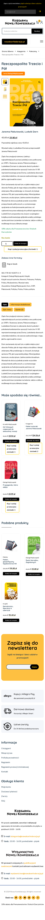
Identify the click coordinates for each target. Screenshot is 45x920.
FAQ (3, 801)
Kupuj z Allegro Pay (24, 694)
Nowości (23, 279)
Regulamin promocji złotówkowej (15, 767)
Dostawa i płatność (9, 791)
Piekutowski (6, 289)
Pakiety (5, 557)
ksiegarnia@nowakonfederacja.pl (25, 836)
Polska (4, 283)
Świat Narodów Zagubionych (32, 560)
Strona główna (7, 51)
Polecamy (33, 51)
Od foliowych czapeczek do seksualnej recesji (10, 429)
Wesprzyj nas (6, 753)
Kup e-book (12, 264)
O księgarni (6, 748)
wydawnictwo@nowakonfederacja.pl (27, 873)
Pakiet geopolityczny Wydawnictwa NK (10, 560)
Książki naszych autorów (10, 279)
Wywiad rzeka (23, 283)
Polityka (38, 279)
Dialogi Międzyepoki (16, 276)
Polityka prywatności (10, 758)
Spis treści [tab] (7, 309)
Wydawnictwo (12, 283)
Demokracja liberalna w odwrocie (7, 606)
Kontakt (4, 771)
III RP (33, 286)
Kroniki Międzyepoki (9, 424)
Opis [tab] (5, 304)
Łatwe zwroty (21, 724)
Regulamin (5, 762)
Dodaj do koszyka (20, 243)
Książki (27, 276)
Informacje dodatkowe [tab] (20, 304)
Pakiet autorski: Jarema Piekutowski (34, 427)
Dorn (28, 286)
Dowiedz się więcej (33, 440)
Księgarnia (21, 51)
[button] (39, 82)
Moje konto (6, 787)
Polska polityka (29, 289)
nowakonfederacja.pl (14, 41)
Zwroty (4, 796)
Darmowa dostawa (24, 709)
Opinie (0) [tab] (19, 309)
